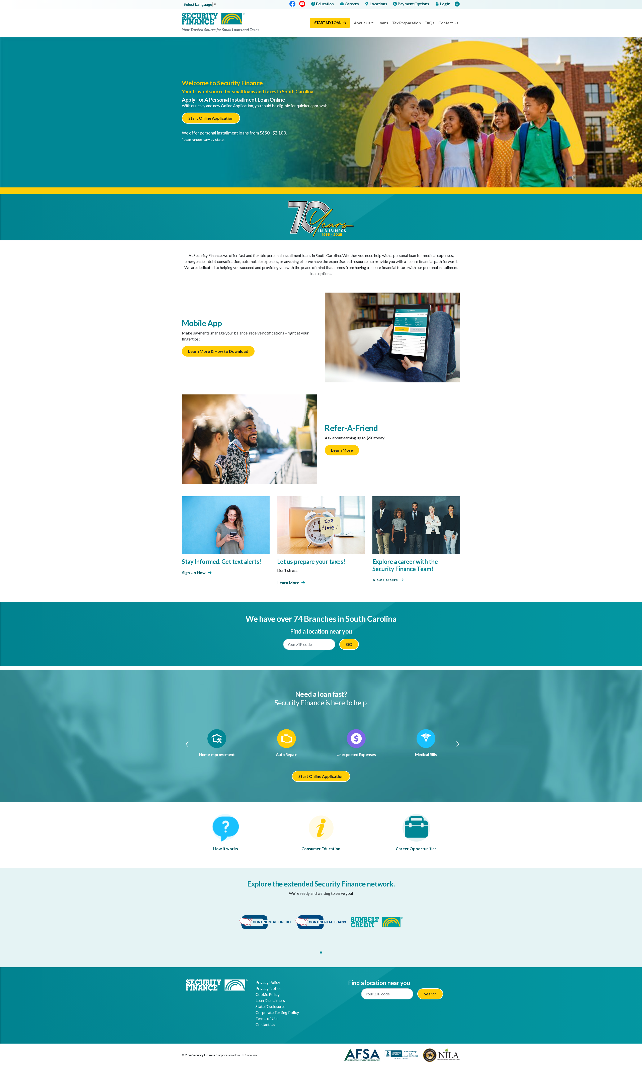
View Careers (385, 579)
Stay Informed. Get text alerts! (221, 561)
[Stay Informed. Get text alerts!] (226, 524)
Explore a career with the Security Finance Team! (405, 565)
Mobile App (202, 323)
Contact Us (448, 22)
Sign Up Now (194, 572)
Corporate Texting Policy (277, 1012)
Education (325, 3)
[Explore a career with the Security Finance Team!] (416, 524)
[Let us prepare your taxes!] (321, 524)
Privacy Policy (268, 982)
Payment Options (413, 3)
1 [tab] (321, 952)
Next (457, 743)
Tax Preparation (406, 22)
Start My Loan (328, 23)
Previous (184, 743)
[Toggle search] (457, 4)
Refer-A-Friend (351, 428)
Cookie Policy (268, 994)
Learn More (342, 450)
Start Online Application (210, 118)
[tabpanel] (265, 922)
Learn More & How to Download (218, 351)
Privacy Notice (268, 988)
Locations (378, 3)
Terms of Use (267, 1018)
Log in (445, 3)
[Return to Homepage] (217, 984)
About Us (362, 22)
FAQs (429, 22)
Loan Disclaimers (270, 1000)
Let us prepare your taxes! (311, 561)
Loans (382, 22)
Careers (352, 3)
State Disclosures (270, 1006)
